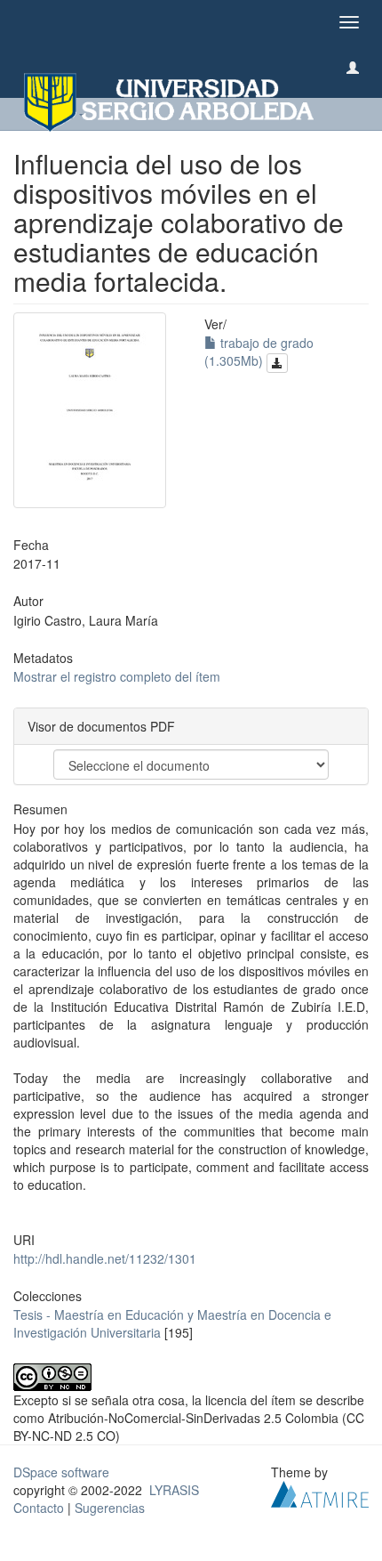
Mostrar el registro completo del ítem (116, 676)
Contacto (38, 1508)
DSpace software (61, 1472)
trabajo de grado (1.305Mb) (259, 351)
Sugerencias (110, 1508)
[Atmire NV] (320, 1492)
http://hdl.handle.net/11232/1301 (104, 1258)
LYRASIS (174, 1490)
